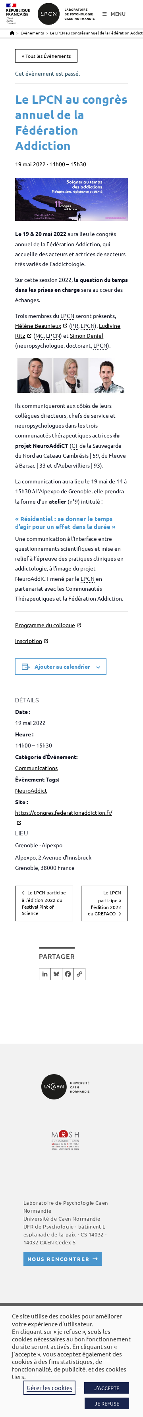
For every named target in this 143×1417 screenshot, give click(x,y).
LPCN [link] (67, 315)
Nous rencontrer (58, 1258)
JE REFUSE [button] (107, 1403)
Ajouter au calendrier (62, 666)
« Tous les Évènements (46, 56)
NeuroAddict (31, 790)
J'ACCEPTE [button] (106, 1388)
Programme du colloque (45, 624)
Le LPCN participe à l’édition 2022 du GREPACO (104, 903)
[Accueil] (12, 33)
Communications (36, 767)
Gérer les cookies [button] (49, 1387)
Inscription (28, 640)
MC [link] (39, 335)
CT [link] (75, 445)
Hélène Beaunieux (38, 325)
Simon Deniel (86, 335)
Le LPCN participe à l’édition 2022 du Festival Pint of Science (44, 902)
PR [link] (74, 325)
